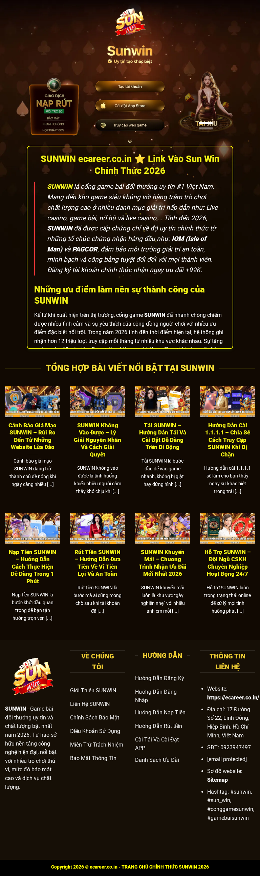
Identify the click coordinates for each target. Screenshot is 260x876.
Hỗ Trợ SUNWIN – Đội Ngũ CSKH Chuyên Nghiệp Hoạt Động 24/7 (227, 563)
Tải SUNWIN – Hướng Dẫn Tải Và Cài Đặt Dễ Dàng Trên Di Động (162, 436)
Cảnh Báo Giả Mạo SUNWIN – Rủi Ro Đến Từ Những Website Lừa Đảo (32, 436)
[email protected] (227, 759)
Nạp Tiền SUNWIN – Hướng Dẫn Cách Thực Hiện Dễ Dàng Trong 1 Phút (32, 567)
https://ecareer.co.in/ (233, 697)
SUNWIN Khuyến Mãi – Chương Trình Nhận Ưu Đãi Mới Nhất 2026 (163, 563)
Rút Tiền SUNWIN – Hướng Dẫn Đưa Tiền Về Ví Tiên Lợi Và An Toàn (97, 563)
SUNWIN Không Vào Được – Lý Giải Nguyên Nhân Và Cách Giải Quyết (97, 440)
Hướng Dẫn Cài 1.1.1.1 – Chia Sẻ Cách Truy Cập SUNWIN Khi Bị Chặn (227, 440)
